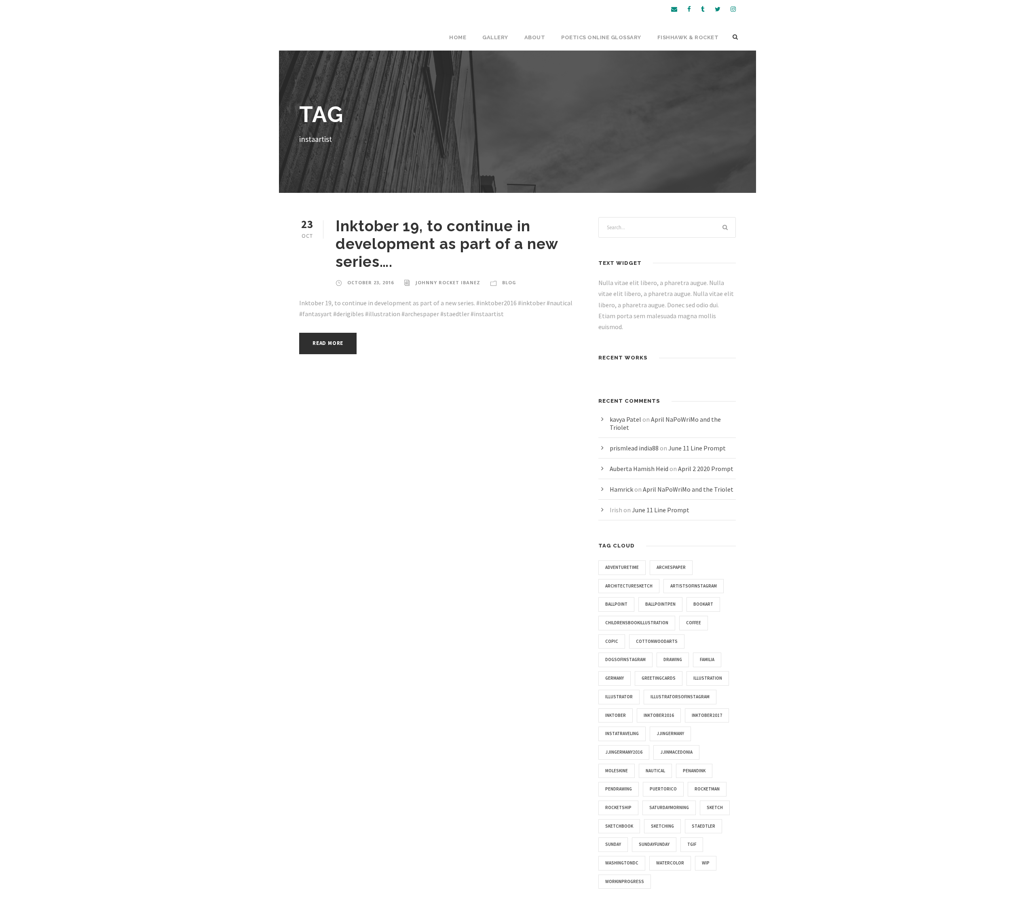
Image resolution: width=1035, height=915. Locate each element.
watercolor (670, 863)
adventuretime (622, 567)
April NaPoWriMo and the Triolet (688, 489)
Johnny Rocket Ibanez (448, 282)
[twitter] (717, 9)
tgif (691, 844)
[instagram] (733, 9)
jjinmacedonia (676, 752)
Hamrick (621, 489)
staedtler (703, 826)
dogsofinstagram (625, 659)
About (534, 37)
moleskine (616, 770)
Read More (328, 343)
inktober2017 (707, 715)
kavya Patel (625, 419)
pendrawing (618, 789)
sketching (662, 826)
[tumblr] (703, 9)
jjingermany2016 (623, 752)
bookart (703, 604)
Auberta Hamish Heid (639, 469)
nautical (655, 770)
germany (614, 678)
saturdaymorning (669, 807)
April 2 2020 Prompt (705, 469)
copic (611, 641)
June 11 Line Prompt (697, 448)
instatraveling (622, 733)
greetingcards (659, 678)
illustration (707, 678)
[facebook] (689, 9)
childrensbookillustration (636, 622)
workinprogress (624, 881)
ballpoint (616, 604)
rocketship (618, 807)
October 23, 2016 (370, 282)
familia (707, 659)
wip (706, 863)
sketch (715, 807)
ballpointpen (660, 604)
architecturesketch (629, 586)
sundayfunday (654, 844)
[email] (674, 9)
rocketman (707, 789)
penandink (694, 770)
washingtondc (621, 863)
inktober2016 (659, 715)
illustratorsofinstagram (680, 696)
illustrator (619, 696)
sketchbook (619, 826)
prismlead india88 (634, 448)
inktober (615, 715)
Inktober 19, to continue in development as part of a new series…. (447, 244)
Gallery (495, 37)
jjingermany (670, 733)
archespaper (671, 567)
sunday (613, 844)
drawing (672, 659)
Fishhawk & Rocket (688, 37)
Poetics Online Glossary (601, 37)
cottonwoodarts (657, 641)
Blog (509, 282)
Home (457, 37)
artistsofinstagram (693, 586)
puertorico (663, 789)
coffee (693, 622)
